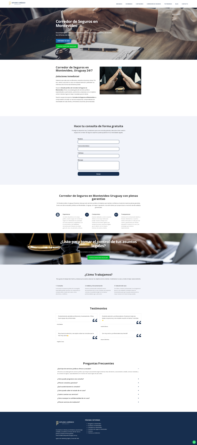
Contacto (185, 4)
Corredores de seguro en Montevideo (97, 429)
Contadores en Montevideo (95, 427)
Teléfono (80, 153)
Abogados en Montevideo (94, 423)
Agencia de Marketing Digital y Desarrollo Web (67, 438)
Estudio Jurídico (65, 88)
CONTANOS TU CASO (63, 41)
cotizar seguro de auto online (94, 373)
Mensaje (80, 160)
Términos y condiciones (94, 433)
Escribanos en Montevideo (94, 425)
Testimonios (168, 4)
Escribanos (129, 4)
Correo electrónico (83, 146)
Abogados (119, 4)
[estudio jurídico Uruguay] (16, 3)
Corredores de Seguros (154, 4)
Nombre (80, 139)
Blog (176, 4)
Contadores (139, 4)
